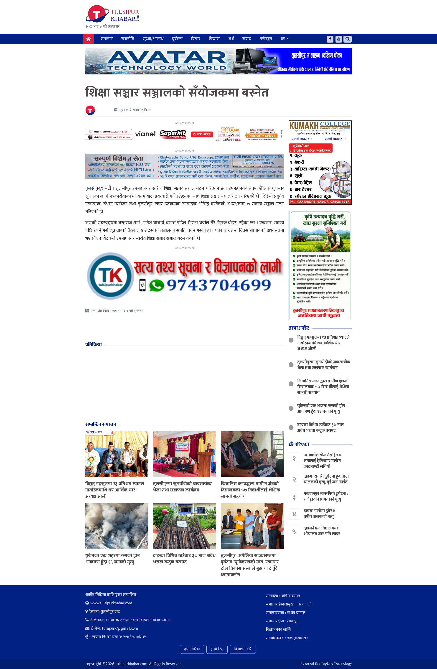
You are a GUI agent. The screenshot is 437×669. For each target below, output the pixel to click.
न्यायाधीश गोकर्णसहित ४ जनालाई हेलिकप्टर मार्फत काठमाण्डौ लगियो (322, 461)
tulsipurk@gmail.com (120, 628)
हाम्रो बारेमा (192, 649)
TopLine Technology (336, 664)
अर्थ (231, 39)
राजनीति (127, 39)
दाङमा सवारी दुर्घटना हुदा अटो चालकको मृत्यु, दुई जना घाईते (326, 479)
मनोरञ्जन (266, 39)
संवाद (246, 39)
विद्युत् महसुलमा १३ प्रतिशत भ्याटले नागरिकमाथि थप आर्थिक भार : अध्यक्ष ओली (114, 490)
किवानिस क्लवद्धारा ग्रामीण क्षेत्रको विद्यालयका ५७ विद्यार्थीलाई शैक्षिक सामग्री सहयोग (250, 490)
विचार (195, 39)
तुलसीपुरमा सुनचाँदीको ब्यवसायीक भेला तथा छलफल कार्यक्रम (182, 487)
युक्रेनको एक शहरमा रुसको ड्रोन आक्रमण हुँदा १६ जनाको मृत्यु (112, 559)
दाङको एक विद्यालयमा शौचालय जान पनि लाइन (322, 531)
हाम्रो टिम (217, 649)
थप (283, 39)
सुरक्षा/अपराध (153, 39)
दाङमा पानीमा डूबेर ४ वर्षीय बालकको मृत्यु (319, 514)
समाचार (107, 39)
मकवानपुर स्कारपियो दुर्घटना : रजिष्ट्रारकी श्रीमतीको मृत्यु (326, 497)
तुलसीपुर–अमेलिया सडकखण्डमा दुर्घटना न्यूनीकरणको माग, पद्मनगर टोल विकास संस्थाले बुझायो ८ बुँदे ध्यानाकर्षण (250, 565)
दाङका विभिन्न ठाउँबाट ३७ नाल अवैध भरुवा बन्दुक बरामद (184, 559)
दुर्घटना (177, 39)
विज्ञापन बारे (243, 649)
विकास (214, 39)
